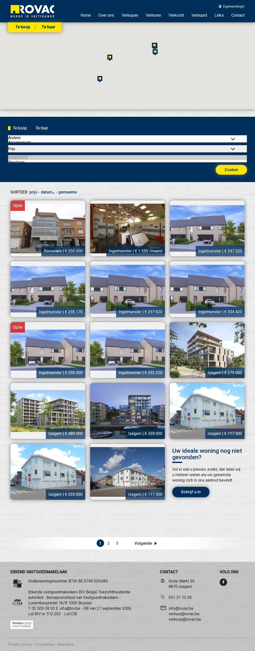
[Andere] (127, 137)
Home (85, 15)
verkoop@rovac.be (185, 619)
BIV (38, 614)
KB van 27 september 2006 (107, 608)
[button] (155, 52)
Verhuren (153, 15)
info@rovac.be (181, 608)
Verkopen (130, 15)
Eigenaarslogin (233, 6)
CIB (74, 614)
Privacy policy (20, 644)
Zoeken (231, 169)
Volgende (143, 543)
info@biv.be (70, 608)
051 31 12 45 (180, 597)
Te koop (22, 27)
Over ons (106, 15)
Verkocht (176, 15)
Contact (238, 15)
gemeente (67, 192)
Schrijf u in (191, 492)
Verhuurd (199, 15)
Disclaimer (45, 644)
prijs (33, 192)
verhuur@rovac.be (184, 614)
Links (219, 15)
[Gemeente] (127, 157)
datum (48, 192)
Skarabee (66, 644)
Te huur (48, 27)
